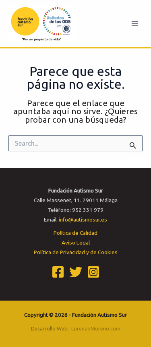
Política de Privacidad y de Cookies (76, 252)
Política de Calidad (75, 233)
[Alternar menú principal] (135, 23)
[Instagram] (93, 271)
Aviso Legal (76, 242)
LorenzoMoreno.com (95, 328)
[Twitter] (75, 271)
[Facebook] (58, 271)
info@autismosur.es (83, 219)
